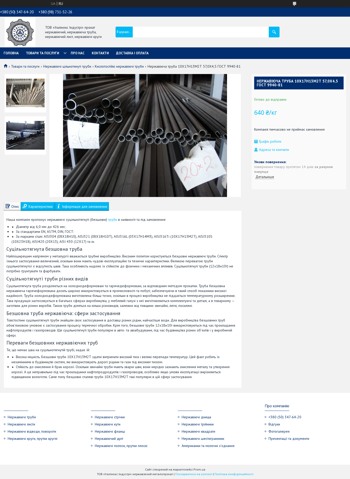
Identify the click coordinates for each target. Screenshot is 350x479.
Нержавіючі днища (196, 417)
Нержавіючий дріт (109, 438)
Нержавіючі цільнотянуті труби (67, 66)
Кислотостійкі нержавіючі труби (119, 66)
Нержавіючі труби (22, 417)
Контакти (100, 53)
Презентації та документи (289, 438)
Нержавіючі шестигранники (203, 438)
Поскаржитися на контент (193, 474)
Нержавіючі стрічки (110, 417)
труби (112, 219)
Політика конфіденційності (233, 474)
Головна (11, 53)
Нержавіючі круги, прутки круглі (32, 438)
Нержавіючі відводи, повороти (32, 431)
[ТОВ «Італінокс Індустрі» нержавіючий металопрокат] (20, 32)
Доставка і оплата (132, 53)
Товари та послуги (42, 53)
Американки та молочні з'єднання (208, 445)
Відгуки (274, 424)
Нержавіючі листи (21, 424)
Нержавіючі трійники (198, 424)
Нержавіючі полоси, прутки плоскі (121, 445)
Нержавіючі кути (107, 424)
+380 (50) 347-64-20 (285, 417)
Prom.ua (199, 469)
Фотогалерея (279, 431)
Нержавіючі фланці (110, 431)
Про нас (78, 53)
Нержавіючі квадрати (198, 431)
